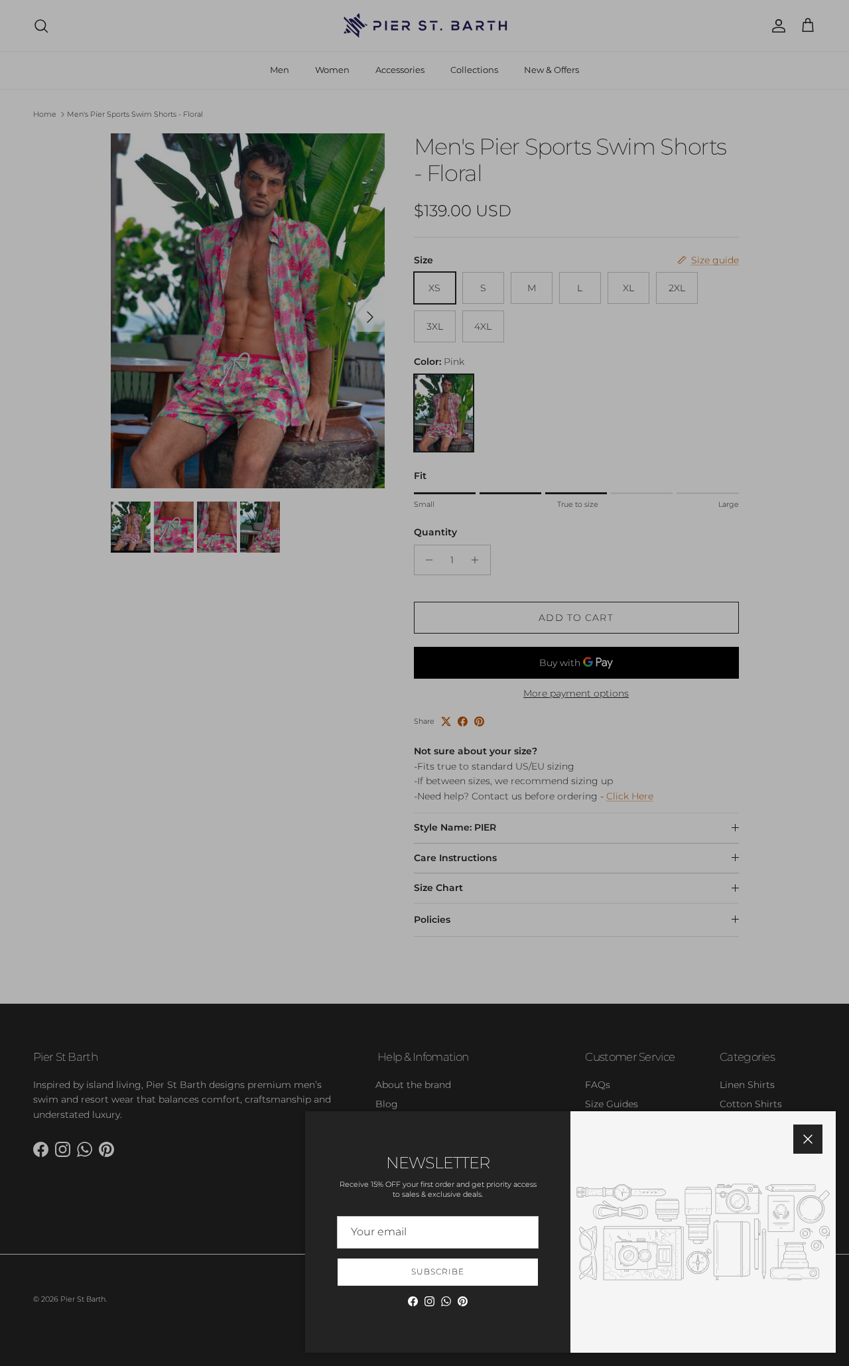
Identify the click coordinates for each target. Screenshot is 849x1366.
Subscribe (437, 1271)
